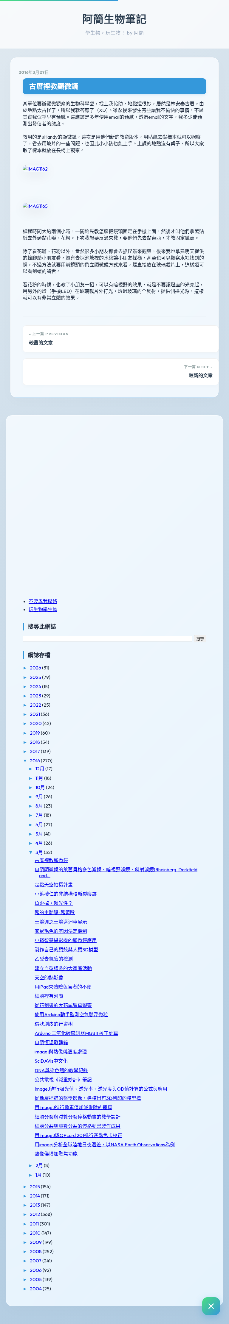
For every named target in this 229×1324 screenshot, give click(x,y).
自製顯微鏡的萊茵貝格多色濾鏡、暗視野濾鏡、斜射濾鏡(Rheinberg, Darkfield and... (116, 872)
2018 (35, 742)
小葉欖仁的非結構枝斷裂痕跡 (66, 894)
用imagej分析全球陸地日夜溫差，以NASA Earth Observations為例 (105, 1144)
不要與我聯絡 (43, 601)
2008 (36, 1251)
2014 (35, 1196)
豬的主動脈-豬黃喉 (55, 912)
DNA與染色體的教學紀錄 (61, 1070)
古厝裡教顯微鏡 (53, 86)
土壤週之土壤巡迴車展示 (61, 922)
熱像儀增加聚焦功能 (56, 1154)
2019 (35, 733)
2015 (35, 1186)
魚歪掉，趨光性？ (54, 903)
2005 (36, 1279)
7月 (39, 815)
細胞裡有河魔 (49, 996)
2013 (35, 1205)
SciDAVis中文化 (51, 1061)
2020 (36, 723)
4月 (39, 843)
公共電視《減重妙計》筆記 (63, 1080)
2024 (36, 686)
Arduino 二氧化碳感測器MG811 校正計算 (76, 1033)
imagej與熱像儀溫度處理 (61, 1052)
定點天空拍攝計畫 (54, 885)
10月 (40, 787)
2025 (36, 677)
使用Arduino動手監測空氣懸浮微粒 (71, 1014)
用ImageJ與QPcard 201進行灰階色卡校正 (78, 1135)
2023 (36, 696)
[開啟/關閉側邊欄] (211, 1306)
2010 (35, 1233)
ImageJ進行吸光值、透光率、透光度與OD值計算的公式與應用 (101, 1089)
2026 (36, 668)
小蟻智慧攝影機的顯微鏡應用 (66, 940)
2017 (35, 751)
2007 (36, 1261)
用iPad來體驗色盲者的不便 (63, 987)
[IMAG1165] (35, 206)
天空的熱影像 (49, 977)
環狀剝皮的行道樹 (54, 1024)
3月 (39, 852)
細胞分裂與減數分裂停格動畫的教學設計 (77, 1117)
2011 (35, 1224)
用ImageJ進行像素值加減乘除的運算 (73, 1107)
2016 (35, 761)
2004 (36, 1289)
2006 (36, 1270)
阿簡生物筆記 (114, 19)
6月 (39, 825)
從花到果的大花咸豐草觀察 (63, 1005)
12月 (40, 769)
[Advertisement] (60, 464)
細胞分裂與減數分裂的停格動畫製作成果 (77, 1126)
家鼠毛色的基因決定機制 (61, 931)
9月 (39, 797)
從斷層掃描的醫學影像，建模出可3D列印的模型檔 (88, 1098)
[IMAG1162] (35, 169)
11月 (39, 778)
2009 (36, 1242)
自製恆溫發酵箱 (51, 1042)
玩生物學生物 (43, 609)
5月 (39, 834)
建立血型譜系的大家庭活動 (63, 968)
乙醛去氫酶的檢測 (54, 959)
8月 (39, 806)
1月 (39, 1175)
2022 (36, 705)
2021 (35, 714)
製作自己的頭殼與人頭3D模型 (66, 950)
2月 (39, 1165)
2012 (35, 1214)
